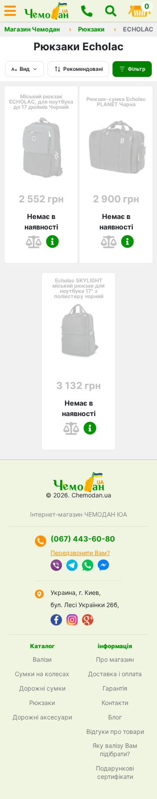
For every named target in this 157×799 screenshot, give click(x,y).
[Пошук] (110, 11)
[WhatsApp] (87, 566)
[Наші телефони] (86, 11)
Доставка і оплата (115, 673)
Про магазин (115, 659)
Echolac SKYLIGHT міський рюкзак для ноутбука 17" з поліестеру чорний (78, 288)
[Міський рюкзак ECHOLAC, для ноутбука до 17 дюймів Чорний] (41, 148)
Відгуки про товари (115, 731)
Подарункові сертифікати (115, 772)
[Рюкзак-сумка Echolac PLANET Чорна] (116, 148)
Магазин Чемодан (32, 29)
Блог (115, 717)
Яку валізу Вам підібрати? (114, 749)
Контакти (115, 702)
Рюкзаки (91, 29)
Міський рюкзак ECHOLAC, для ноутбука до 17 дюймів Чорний (41, 102)
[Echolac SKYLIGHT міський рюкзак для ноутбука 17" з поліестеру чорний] (78, 334)
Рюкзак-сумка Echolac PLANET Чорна (116, 102)
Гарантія (114, 688)
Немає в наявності (41, 221)
